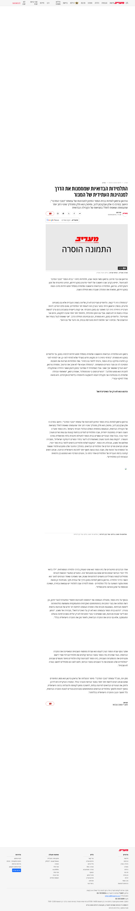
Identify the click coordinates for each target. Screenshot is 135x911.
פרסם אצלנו (90, 861)
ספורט (90, 3)
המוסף (92, 872)
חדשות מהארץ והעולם (115, 183)
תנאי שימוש (17, 858)
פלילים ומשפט (58, 3)
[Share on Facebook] (74, 213)
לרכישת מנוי (16, 3)
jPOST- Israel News (52, 861)
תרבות (83, 3)
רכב (48, 3)
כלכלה (97, 3)
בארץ (104, 183)
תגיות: (125, 703)
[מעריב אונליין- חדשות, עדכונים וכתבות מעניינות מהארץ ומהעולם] (119, 3)
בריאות (65, 3)
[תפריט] (127, 3)
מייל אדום (91, 864)
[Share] (80, 213)
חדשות (112, 3)
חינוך (126, 705)
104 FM (56, 872)
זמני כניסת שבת (33, 3)
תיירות (42, 3)
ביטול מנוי (91, 883)
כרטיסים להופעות (123, 883)
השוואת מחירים (54, 878)
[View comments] (50, 213)
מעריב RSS (90, 867)
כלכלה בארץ (124, 864)
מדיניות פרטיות (16, 864)
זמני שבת (56, 875)
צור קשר (91, 858)
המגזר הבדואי (118, 705)
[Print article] (58, 213)
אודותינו (91, 881)
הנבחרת (104, 3)
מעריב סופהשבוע (88, 869)
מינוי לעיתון (90, 875)
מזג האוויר (125, 881)
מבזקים (126, 861)
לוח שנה (23, 3)
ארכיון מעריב (90, 878)
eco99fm (56, 869)
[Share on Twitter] (69, 213)
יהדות (126, 878)
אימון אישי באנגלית (53, 858)
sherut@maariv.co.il (112, 896)
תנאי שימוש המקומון (15, 867)
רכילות (72, 2)
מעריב (126, 183)
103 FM (56, 867)
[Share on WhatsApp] (63, 213)
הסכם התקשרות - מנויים (14, 861)
